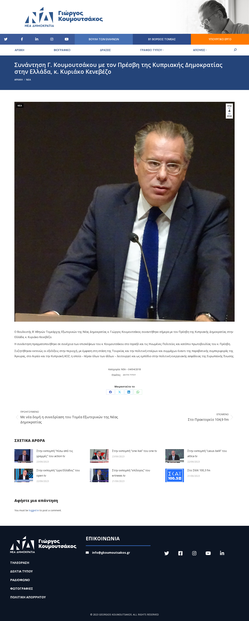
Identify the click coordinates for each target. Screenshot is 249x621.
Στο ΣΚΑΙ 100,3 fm (198, 470)
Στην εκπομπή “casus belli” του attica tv (207, 453)
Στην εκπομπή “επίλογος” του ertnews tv (131, 472)
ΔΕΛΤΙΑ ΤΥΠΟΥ (129, 375)
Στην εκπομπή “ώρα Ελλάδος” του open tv (58, 472)
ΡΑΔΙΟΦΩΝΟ (20, 580)
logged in (34, 510)
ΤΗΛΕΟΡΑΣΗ (19, 563)
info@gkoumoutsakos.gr (111, 552)
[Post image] (23, 456)
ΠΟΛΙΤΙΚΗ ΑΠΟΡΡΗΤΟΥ (28, 597)
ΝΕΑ (20, 106)
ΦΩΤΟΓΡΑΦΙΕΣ (21, 588)
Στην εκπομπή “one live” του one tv (134, 451)
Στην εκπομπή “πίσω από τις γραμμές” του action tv (54, 453)
